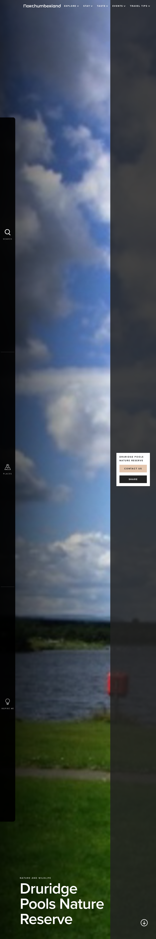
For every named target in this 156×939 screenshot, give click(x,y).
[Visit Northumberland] (42, 5)
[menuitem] (71, 6)
